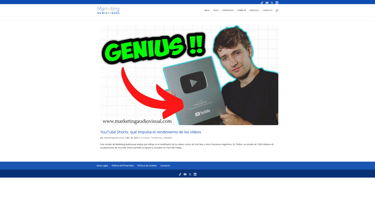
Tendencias (156, 137)
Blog (216, 10)
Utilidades (167, 137)
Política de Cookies (147, 165)
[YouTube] (267, 2)
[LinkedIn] (277, 2)
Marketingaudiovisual (114, 137)
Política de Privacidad (123, 165)
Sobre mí (241, 10)
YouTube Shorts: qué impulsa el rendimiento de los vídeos (150, 132)
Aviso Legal (102, 165)
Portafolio (227, 10)
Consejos (145, 137)
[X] (272, 2)
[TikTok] (262, 2)
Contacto (267, 10)
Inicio (207, 10)
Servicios (254, 10)
